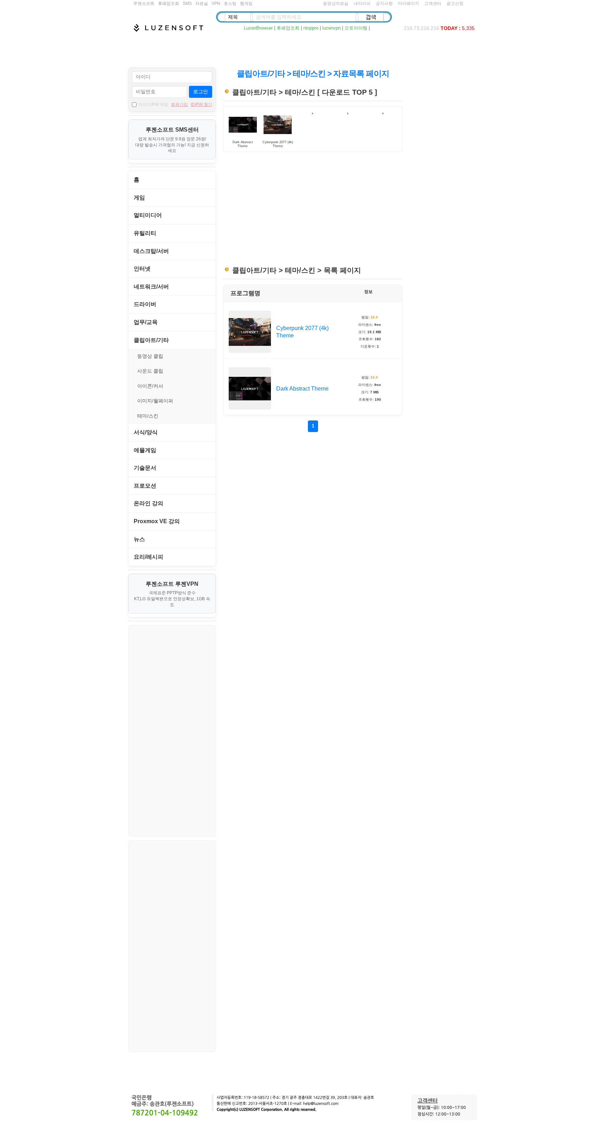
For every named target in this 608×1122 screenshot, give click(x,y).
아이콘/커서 (150, 386)
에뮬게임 (145, 450)
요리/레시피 (148, 557)
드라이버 (145, 304)
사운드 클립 (150, 371)
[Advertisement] (305, 50)
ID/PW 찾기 (201, 104)
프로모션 (145, 486)
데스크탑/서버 (151, 251)
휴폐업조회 (168, 3)
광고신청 (454, 3)
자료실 (201, 3)
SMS (187, 3)
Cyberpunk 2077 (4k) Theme (302, 332)
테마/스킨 (147, 416)
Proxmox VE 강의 (157, 521)
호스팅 (230, 3)
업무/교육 (146, 322)
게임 (139, 198)
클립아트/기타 (151, 340)
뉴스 (139, 539)
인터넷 (142, 269)
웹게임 (246, 3)
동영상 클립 (150, 356)
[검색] (371, 17)
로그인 (200, 91)
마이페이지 (408, 3)
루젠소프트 (143, 3)
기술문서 (145, 468)
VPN (215, 3)
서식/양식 (146, 432)
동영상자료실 (335, 3)
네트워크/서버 (151, 287)
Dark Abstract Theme (302, 389)
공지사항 (384, 3)
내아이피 (362, 3)
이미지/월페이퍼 (155, 401)
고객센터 (432, 3)
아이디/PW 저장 (153, 104)
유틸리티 (145, 233)
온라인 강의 (148, 503)
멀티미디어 (148, 215)
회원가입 (179, 104)
